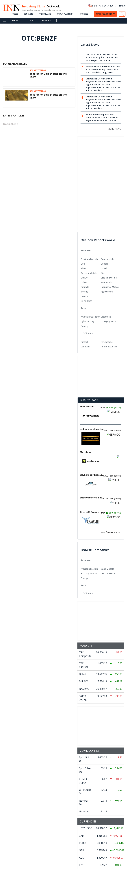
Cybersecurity (87, 321)
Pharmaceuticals (109, 346)
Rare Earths (106, 282)
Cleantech (106, 316)
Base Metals (107, 259)
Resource (16, 20)
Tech (30, 20)
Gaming (84, 326)
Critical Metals (109, 277)
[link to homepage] (11, 7)
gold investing (37, 70)
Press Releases (45, 14)
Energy (84, 291)
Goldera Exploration (91, 429)
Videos (15, 14)
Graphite (85, 286)
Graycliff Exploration (92, 511)
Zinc (103, 273)
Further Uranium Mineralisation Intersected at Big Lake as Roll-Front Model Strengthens (102, 69)
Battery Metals (89, 273)
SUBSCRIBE (84, 14)
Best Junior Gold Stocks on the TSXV (48, 75)
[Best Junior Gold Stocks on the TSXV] (16, 77)
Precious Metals (89, 259)
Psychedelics (107, 341)
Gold (83, 263)
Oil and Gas (86, 300)
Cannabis (85, 346)
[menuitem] (91, 263)
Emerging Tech (108, 321)
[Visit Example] (122, 14)
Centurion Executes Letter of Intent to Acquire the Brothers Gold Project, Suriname (101, 57)
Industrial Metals (110, 286)
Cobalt (84, 282)
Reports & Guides (104, 14)
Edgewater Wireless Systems (92, 497)
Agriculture (107, 291)
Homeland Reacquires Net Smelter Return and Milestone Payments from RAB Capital (101, 117)
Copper (104, 263)
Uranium (85, 296)
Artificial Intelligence (91, 316)
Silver (83, 268)
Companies (28, 14)
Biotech (84, 341)
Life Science (46, 20)
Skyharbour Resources (92, 474)
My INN (122, 5)
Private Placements (65, 14)
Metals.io (85, 452)
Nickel (104, 268)
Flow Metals (87, 406)
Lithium (84, 277)
